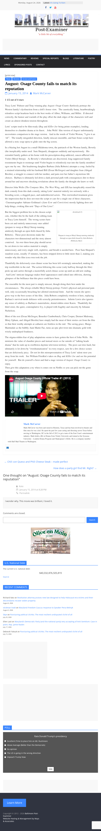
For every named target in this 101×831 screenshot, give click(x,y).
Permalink (24, 493)
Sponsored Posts (23, 64)
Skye (5, 614)
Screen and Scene (29, 79)
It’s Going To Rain (57, 2)
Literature (78, 58)
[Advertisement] (50, 45)
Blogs (66, 58)
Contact (40, 64)
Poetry (91, 58)
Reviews (35, 58)
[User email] (7, 448)
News (6, 58)
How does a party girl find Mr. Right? (75, 468)
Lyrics (7, 64)
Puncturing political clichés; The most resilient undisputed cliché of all (41, 614)
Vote (50, 769)
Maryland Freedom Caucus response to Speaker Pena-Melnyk (46, 607)
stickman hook (9, 607)
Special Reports (51, 58)
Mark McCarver (42, 93)
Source (6, 577)
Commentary (20, 58)
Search (92, 520)
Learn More (14, 803)
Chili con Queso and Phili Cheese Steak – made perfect (36, 461)
